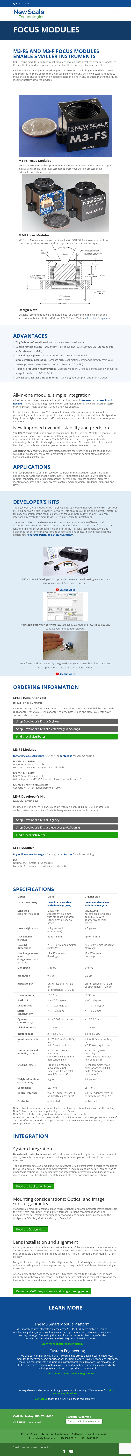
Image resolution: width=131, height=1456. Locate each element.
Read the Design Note (99, 318)
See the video (67, 589)
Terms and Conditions (55, 1434)
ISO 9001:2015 (68, 1438)
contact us (66, 755)
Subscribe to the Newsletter (84, 1421)
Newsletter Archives (77, 1416)
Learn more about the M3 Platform (62, 1343)
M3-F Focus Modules (34, 235)
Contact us (41, 1398)
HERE (22, 1422)
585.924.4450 (43, 1416)
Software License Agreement (89, 1434)
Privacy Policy (29, 1434)
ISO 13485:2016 (89, 1438)
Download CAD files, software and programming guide (52, 1291)
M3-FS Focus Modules (35, 161)
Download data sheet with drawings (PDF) (59, 904)
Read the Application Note (33, 1186)
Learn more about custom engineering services (67, 1373)
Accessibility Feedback (42, 1438)
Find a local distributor (30, 736)
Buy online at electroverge (28, 755)
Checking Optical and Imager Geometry (50, 534)
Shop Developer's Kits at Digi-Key (38, 721)
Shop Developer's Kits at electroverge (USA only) (48, 729)
